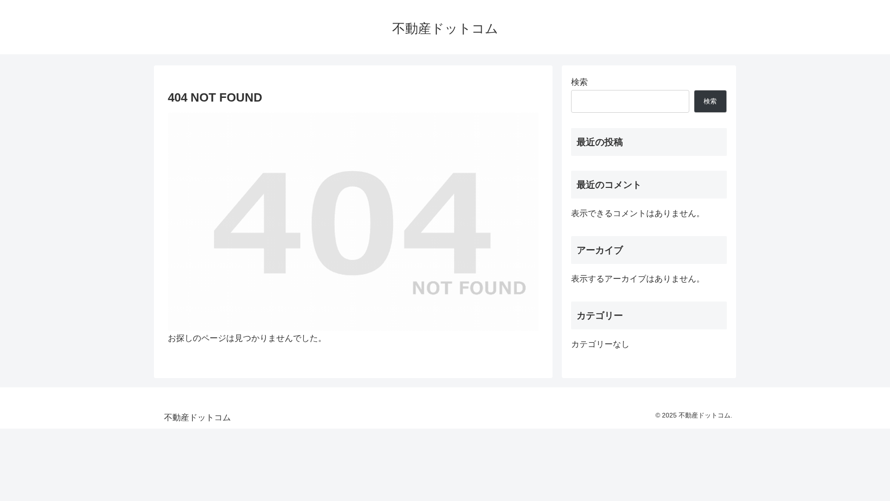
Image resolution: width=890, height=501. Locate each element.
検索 (579, 82)
